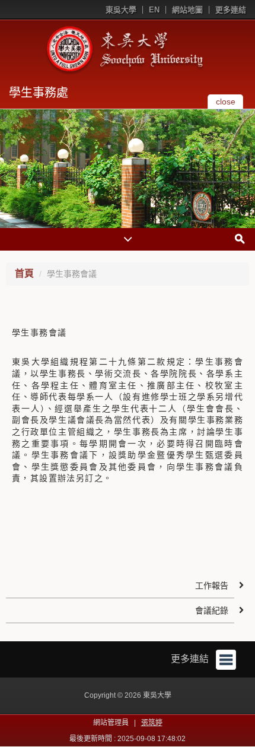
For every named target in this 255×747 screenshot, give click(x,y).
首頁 (24, 273)
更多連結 (230, 10)
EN (154, 10)
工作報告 (211, 585)
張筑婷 (151, 722)
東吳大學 (121, 10)
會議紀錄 (211, 610)
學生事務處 (38, 92)
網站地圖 (187, 10)
